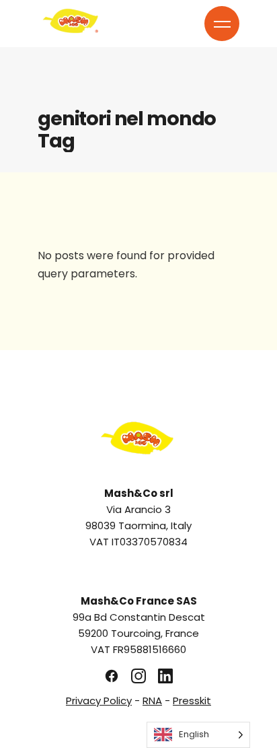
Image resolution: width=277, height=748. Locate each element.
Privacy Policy (99, 700)
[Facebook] (111, 676)
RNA (152, 700)
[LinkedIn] (165, 676)
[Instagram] (138, 676)
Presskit (192, 700)
